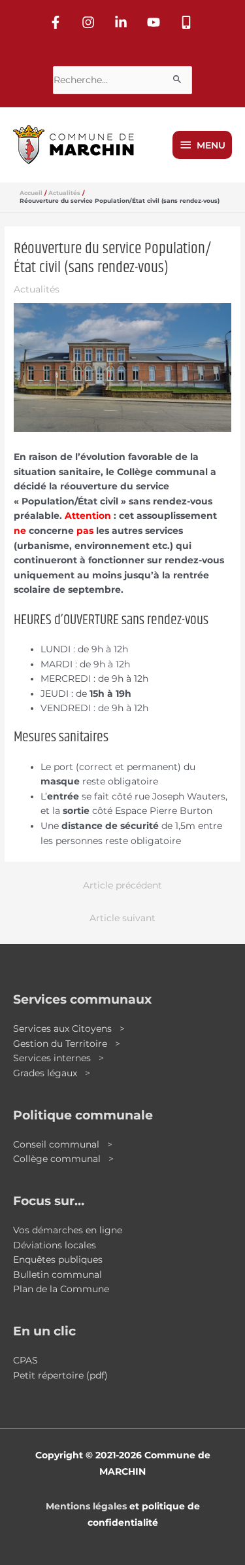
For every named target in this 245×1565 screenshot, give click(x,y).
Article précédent (122, 885)
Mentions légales (86, 1506)
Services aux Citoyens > (69, 1028)
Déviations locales (54, 1245)
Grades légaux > (51, 1073)
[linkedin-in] (123, 22)
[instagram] (90, 22)
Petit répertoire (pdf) (60, 1375)
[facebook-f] (57, 22)
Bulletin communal (57, 1274)
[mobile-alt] (188, 22)
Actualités (36, 289)
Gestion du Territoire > (66, 1043)
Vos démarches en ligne (67, 1230)
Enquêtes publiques (58, 1259)
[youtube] (155, 22)
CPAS (25, 1360)
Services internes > (58, 1058)
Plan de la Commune (61, 1289)
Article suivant (122, 918)
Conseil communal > (62, 1144)
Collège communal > (63, 1158)
